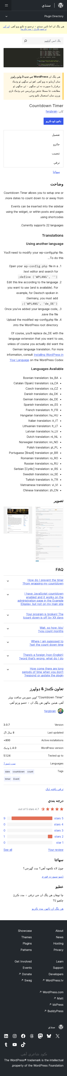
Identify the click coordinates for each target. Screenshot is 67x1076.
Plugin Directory (53, 16)
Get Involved (23, 961)
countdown (18, 771)
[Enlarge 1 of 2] (58, 511)
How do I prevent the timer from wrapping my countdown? (43, 581)
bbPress (56, 1004)
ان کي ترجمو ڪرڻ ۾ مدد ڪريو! (25, 27)
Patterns (26, 950)
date (7, 771)
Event (16, 779)
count (30, 771)
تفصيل (56, 135)
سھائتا (56, 172)
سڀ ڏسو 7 (10, 763)
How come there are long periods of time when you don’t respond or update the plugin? (42, 672)
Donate (25, 974)
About (59, 931)
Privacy (58, 950)
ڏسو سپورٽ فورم (52, 876)
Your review (55, 849)
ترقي (57, 162)
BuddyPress (53, 1011)
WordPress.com (51, 992)
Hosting (58, 943)
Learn (59, 961)
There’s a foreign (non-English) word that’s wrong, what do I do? (41, 656)
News (59, 937)
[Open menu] (5, 5)
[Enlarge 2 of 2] (27, 511)
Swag (26, 980)
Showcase (25, 931)
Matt (58, 998)
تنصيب (56, 153)
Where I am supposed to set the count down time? (46, 643)
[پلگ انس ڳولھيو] (25, 40)
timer (8, 779)
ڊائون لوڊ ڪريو (53, 121)
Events (27, 967)
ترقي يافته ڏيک (54, 789)
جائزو (56, 144)
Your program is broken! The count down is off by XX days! (43, 616)
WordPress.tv (52, 980)
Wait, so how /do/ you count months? (50, 629)
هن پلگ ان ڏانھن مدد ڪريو (47, 908)
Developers (56, 974)
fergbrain (51, 111)
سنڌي (51, 1027)
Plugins (27, 943)
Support (58, 967)
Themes (26, 937)
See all (8, 849)
